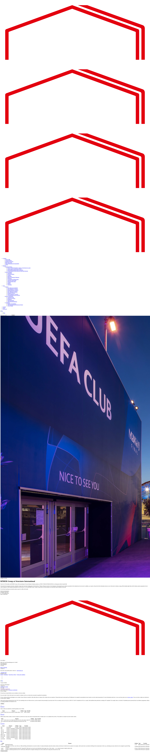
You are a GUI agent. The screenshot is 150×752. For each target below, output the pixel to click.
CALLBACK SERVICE (5, 688)
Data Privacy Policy (12, 674)
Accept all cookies (4, 750)
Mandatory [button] (2, 706)
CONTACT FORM (4, 686)
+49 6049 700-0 (3, 672)
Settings (2, 703)
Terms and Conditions (21, 674)
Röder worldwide (3, 667)
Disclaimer (6, 674)
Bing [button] (1, 741)
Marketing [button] (2, 714)
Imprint (1, 674)
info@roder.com (20, 670)
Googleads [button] (2, 723)
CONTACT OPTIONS (12, 690)
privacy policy (130, 697)
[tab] (75, 706)
